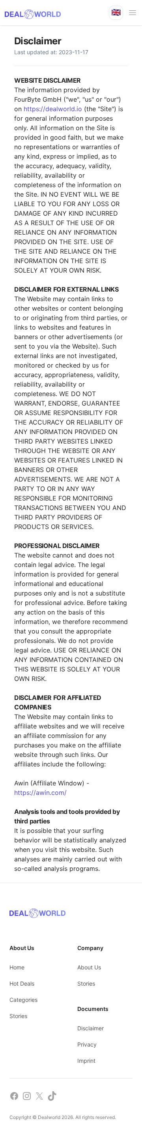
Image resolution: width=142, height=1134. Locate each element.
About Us (89, 967)
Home (16, 967)
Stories (18, 1016)
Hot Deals (21, 983)
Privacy (87, 1044)
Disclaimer (90, 1028)
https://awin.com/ (40, 792)
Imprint (86, 1060)
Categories (23, 999)
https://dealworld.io (53, 109)
